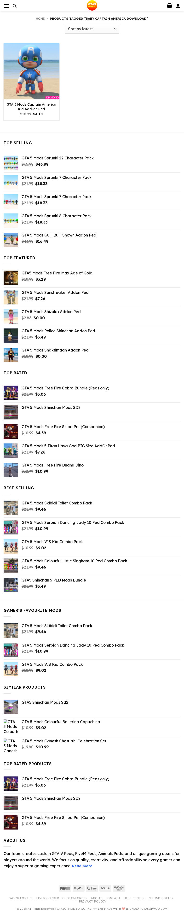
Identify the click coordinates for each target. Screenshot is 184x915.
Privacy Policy (92, 901)
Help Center (134, 898)
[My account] (178, 5)
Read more (82, 866)
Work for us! (21, 898)
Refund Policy (160, 898)
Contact (113, 898)
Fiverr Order (47, 898)
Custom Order (74, 898)
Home (40, 18)
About (96, 898)
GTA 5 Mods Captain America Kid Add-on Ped (31, 106)
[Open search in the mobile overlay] (15, 6)
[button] (6, 6)
